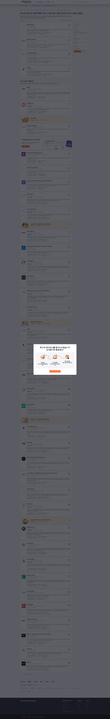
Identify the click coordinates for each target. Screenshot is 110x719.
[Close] (75, 345)
